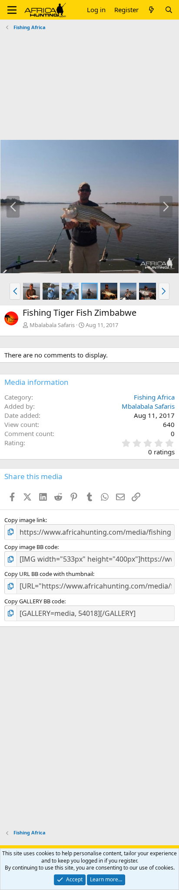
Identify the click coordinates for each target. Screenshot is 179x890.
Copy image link (25, 520)
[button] (12, 10)
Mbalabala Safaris (52, 325)
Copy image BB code (30, 547)
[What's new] (151, 10)
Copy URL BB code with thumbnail (48, 574)
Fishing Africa (154, 397)
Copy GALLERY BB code (34, 601)
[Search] (168, 10)
